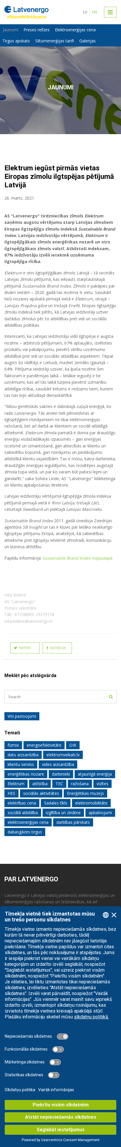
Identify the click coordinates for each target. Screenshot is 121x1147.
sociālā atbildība (23, 812)
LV (85, 12)
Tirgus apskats (16, 41)
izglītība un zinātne (63, 812)
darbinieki (61, 774)
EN (94, 12)
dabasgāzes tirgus (25, 832)
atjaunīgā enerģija (95, 774)
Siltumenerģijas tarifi (54, 41)
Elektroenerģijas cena (75, 29)
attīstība (40, 783)
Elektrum (16, 783)
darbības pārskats (73, 822)
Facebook (57, 648)
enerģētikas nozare (26, 774)
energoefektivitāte (44, 745)
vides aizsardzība (58, 764)
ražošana (80, 783)
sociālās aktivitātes (41, 793)
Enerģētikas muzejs (85, 793)
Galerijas (87, 41)
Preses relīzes (36, 29)
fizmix (13, 745)
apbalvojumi (100, 812)
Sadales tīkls (55, 803)
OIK (72, 745)
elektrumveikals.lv (63, 754)
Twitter (24, 648)
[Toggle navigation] (110, 12)
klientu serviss (21, 764)
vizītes (102, 783)
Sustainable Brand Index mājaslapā (77, 558)
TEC (59, 783)
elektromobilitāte (91, 803)
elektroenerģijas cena (28, 822)
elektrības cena (22, 803)
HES (11, 793)
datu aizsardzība (23, 754)
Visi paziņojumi (22, 716)
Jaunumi (10, 29)
